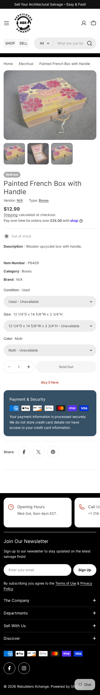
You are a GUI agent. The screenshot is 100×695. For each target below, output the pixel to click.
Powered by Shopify (67, 686)
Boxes (44, 200)
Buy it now (50, 382)
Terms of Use (65, 583)
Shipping (11, 215)
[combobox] (65, 43)
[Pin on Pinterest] (53, 452)
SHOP (10, 43)
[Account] (84, 23)
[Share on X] (38, 452)
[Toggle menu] (6, 23)
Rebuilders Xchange (33, 686)
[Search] (89, 43)
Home (8, 64)
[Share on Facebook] (24, 452)
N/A (20, 200)
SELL (23, 43)
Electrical (26, 64)
